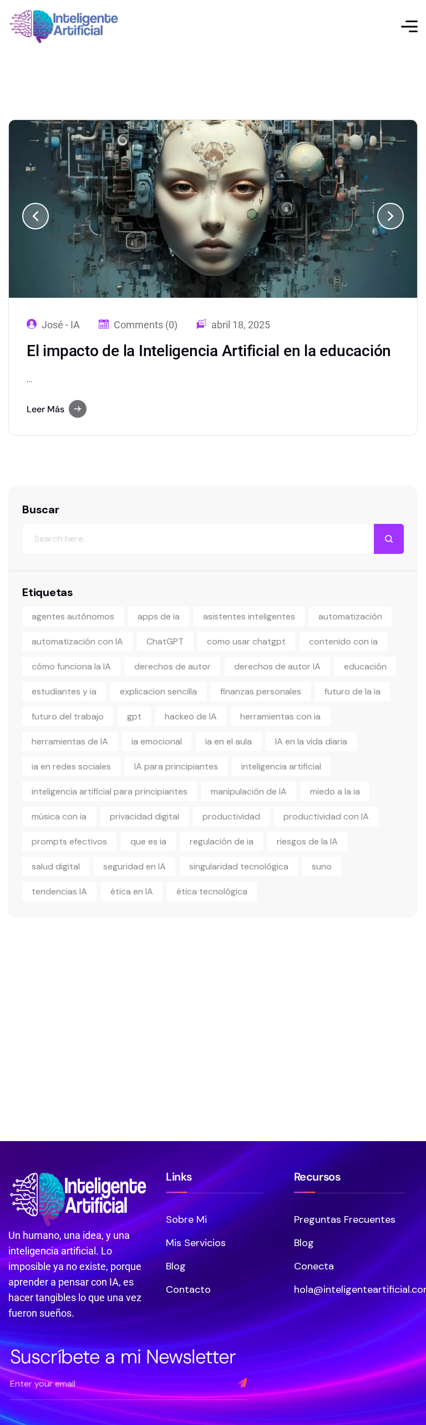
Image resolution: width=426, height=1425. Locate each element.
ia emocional (156, 741)
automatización (350, 616)
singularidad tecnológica (238, 866)
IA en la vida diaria (311, 741)
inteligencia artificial (281, 766)
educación (365, 666)
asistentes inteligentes (249, 616)
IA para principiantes (176, 766)
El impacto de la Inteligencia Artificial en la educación (209, 351)
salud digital (56, 866)
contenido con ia (343, 641)
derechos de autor (172, 666)
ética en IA (131, 891)
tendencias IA (59, 891)
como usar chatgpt (246, 641)
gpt (134, 716)
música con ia (59, 816)
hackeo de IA (191, 716)
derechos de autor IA (277, 666)
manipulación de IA (249, 791)
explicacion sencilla (158, 691)
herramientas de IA (70, 741)
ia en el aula (228, 741)
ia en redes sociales (71, 766)
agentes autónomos (73, 616)
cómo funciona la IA (71, 666)
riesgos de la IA (307, 841)
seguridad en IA (134, 866)
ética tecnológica (211, 891)
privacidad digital (144, 816)
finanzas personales (260, 691)
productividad (231, 816)
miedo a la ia (335, 791)
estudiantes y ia (64, 691)
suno (322, 866)
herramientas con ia (280, 716)
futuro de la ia (352, 691)
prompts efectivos (69, 841)
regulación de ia (221, 841)
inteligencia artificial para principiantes (109, 791)
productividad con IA (326, 816)
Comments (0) (146, 325)
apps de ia (159, 616)
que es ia (148, 841)
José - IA (61, 325)
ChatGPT (165, 641)
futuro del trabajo (68, 716)
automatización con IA (77, 641)
